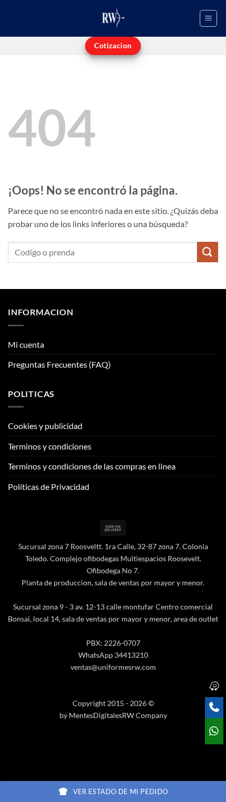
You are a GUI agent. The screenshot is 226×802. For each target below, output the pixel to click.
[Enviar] (207, 252)
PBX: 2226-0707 (113, 642)
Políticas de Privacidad (48, 486)
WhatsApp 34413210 (113, 654)
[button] (208, 18)
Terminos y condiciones (49, 446)
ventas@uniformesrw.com (113, 666)
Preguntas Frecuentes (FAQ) (59, 364)
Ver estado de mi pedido (120, 791)
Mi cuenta (26, 344)
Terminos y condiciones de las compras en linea (92, 466)
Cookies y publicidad (45, 426)
